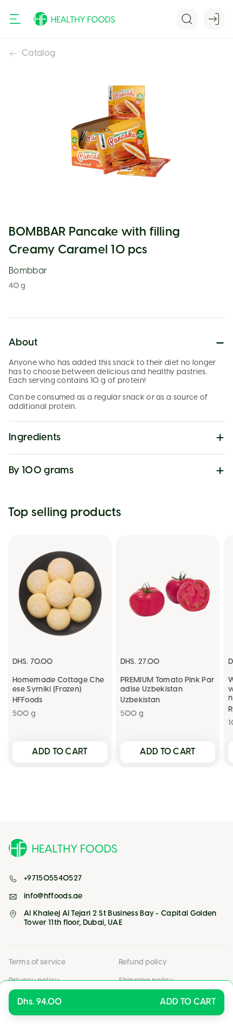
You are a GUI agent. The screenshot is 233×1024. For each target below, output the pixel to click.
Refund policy (143, 962)
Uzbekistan (140, 700)
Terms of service (37, 962)
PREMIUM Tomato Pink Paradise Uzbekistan (167, 685)
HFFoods (27, 700)
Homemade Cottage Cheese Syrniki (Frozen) (58, 685)
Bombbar (28, 271)
